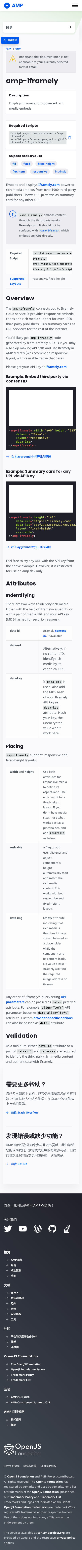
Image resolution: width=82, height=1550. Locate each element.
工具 (13, 1319)
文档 (8, 49)
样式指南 (16, 1419)
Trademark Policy (22, 1374)
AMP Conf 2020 (20, 1397)
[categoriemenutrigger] (10, 40)
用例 (13, 1265)
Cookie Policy (48, 1466)
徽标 (13, 1424)
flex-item (19, 171)
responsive (39, 171)
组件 (18, 49)
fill (14, 164)
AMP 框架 (16, 1260)
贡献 (13, 1341)
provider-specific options (53, 1018)
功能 (13, 1275)
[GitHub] (52, 1229)
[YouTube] (23, 1229)
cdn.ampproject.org (51, 1532)
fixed (26, 164)
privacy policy (66, 1537)
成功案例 (16, 1270)
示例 (13, 1309)
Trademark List (21, 1380)
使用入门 (16, 1293)
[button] (75, 5)
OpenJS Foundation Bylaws (28, 1369)
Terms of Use (12, 1466)
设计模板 (16, 1314)
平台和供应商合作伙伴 (24, 1336)
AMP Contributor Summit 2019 (30, 1402)
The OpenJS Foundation (26, 1364)
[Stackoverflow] (67, 1229)
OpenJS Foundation (20, 1476)
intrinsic (60, 171)
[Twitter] (8, 1229)
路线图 (15, 1347)
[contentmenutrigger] (39, 27)
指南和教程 (17, 1298)
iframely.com (56, 367)
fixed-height (46, 164)
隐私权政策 (29, 1466)
